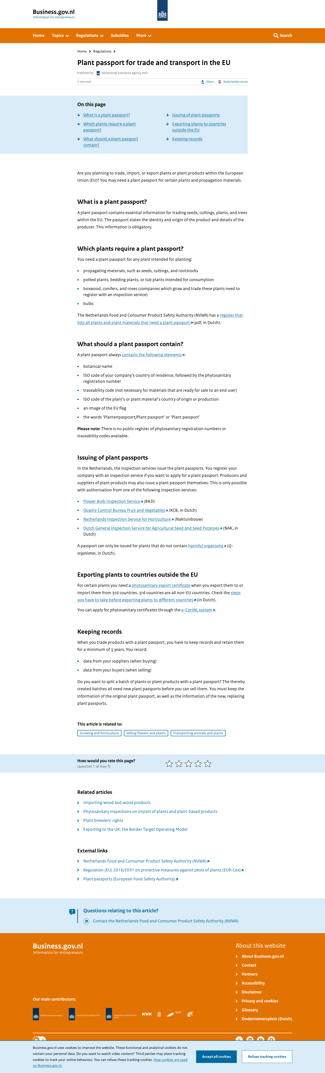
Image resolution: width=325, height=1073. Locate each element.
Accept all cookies (216, 1056)
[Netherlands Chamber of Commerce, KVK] (146, 1014)
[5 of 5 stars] (209, 763)
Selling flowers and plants (146, 733)
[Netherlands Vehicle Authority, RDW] (174, 1014)
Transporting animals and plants (198, 733)
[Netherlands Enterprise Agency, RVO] (48, 1014)
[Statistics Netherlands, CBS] (159, 1014)
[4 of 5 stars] (199, 763)
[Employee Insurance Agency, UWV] (190, 1014)
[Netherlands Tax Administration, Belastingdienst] (84, 1014)
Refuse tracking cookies (267, 1056)
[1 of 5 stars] (170, 763)
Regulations (102, 51)
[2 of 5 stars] (180, 763)
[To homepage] (162, 10)
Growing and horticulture (99, 733)
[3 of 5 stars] (189, 763)
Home (82, 51)
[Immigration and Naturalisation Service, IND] (121, 1014)
